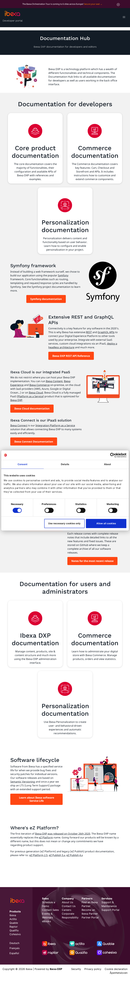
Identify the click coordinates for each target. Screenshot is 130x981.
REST (89, 332)
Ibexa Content (54, 381)
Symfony (63, 275)
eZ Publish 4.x (74, 855)
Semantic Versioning (22, 781)
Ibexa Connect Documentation (33, 441)
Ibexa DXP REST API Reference (71, 356)
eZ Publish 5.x (57, 855)
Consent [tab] (22, 464)
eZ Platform (46, 837)
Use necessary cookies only (64, 523)
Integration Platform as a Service (55, 425)
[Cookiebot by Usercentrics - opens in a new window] (112, 455)
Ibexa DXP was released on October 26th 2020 (62, 833)
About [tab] (107, 464)
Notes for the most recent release (92, 561)
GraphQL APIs (106, 332)
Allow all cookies (106, 523)
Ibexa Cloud (36, 392)
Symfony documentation (46, 299)
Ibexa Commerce (39, 385)
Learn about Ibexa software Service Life (36, 799)
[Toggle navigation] (123, 17)
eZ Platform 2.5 (38, 855)
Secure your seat (92, 4)
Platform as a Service (30, 396)
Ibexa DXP (16, 400)
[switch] (49, 510)
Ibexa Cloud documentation (32, 408)
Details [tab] (65, 464)
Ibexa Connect (18, 425)
